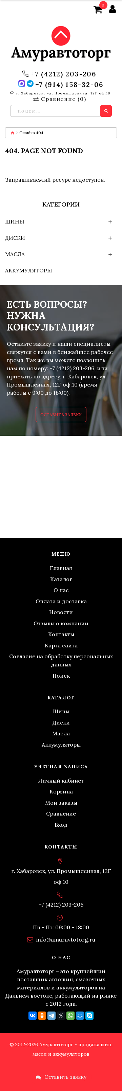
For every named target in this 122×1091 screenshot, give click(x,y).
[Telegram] (51, 1016)
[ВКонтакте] (32, 1016)
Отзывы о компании (61, 623)
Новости (61, 612)
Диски (15, 237)
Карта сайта (61, 645)
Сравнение (61, 813)
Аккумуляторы (28, 270)
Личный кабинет (61, 780)
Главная (61, 568)
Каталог (61, 579)
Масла (15, 254)
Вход (61, 824)
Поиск (61, 675)
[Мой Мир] (80, 1016)
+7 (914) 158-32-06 (69, 84)
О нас (61, 590)
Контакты (61, 634)
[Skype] (89, 1016)
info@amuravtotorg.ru (65, 939)
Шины (14, 221)
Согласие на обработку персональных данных (61, 660)
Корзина (61, 791)
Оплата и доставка (61, 601)
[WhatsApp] (70, 1016)
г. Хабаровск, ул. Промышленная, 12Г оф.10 (63, 93)
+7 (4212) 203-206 (63, 74)
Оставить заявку (61, 414)
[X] (61, 1016)
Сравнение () (63, 99)
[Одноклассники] (42, 1016)
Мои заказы (61, 802)
